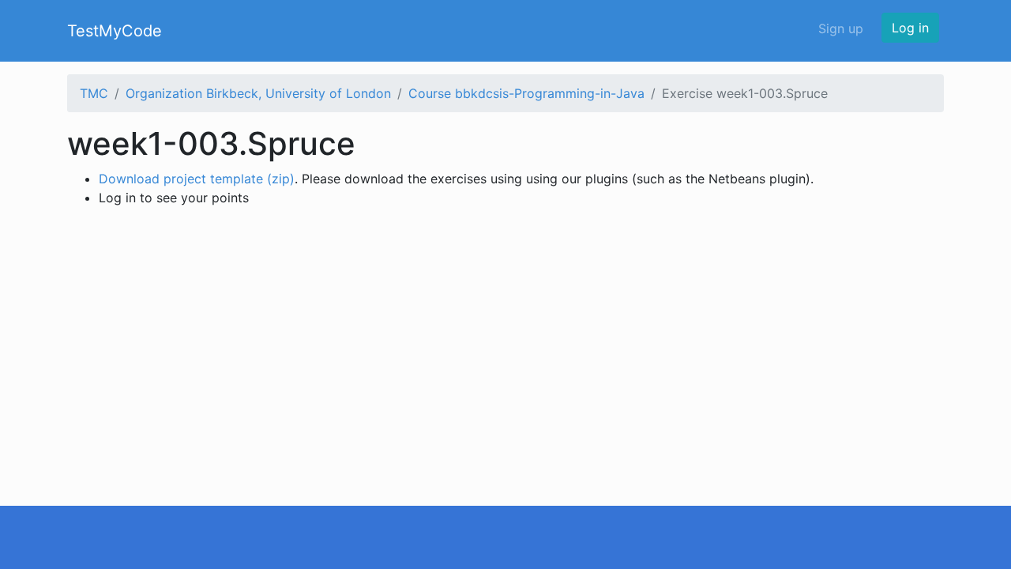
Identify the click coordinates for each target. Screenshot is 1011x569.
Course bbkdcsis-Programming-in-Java (526, 93)
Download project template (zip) (197, 179)
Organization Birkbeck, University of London (258, 93)
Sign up (840, 28)
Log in (910, 28)
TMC (94, 93)
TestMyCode (114, 30)
